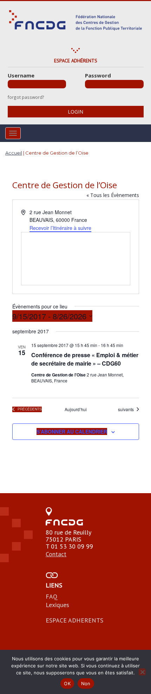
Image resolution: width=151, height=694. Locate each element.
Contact (56, 554)
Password (98, 75)
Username (21, 75)
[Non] (142, 671)
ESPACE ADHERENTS (74, 620)
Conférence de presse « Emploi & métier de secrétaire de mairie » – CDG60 (84, 359)
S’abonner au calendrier (72, 431)
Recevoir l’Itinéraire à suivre (60, 227)
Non (86, 683)
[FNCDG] (75, 20)
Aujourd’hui (76, 409)
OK (67, 683)
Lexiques (57, 605)
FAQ (52, 596)
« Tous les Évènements (112, 195)
